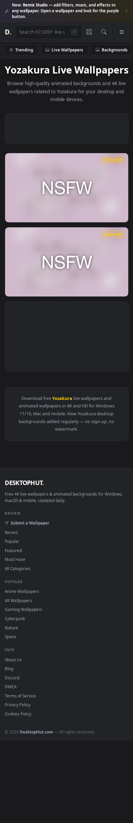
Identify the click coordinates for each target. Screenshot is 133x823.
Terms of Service (20, 695)
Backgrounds (115, 49)
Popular (12, 541)
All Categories (18, 568)
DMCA (10, 686)
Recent (11, 532)
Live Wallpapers (67, 49)
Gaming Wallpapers (23, 609)
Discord (12, 677)
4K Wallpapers (18, 600)
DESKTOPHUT (24, 483)
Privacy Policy (17, 704)
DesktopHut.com (36, 732)
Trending (24, 49)
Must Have (15, 559)
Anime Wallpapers (22, 591)
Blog (9, 668)
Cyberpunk (15, 618)
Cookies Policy (18, 713)
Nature (11, 627)
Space (10, 636)
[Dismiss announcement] (126, 11)
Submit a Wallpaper (30, 523)
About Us (13, 659)
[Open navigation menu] (121, 32)
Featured (13, 550)
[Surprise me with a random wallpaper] (89, 32)
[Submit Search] (104, 32)
